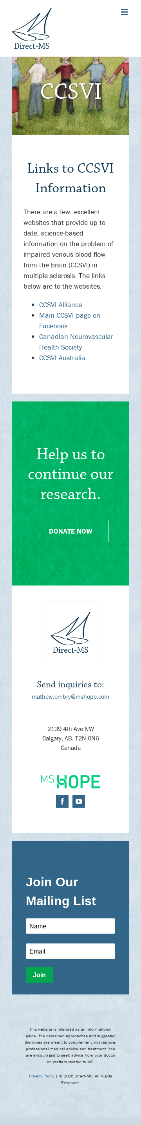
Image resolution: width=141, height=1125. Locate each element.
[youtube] (78, 801)
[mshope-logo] (70, 778)
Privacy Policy (41, 1076)
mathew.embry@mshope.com (70, 696)
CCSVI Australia (62, 357)
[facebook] (62, 801)
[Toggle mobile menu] (125, 12)
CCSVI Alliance (60, 304)
